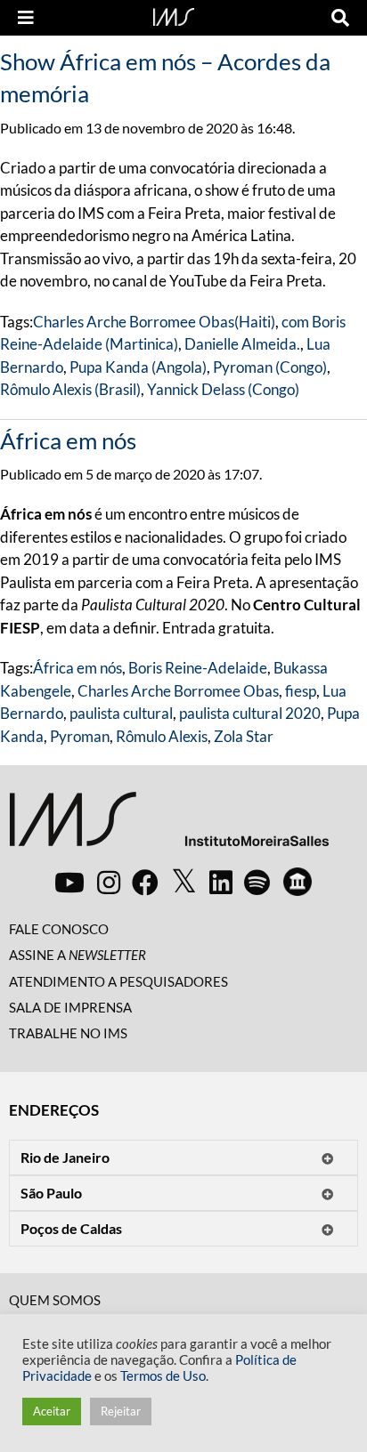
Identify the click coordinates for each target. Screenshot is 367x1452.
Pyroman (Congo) (270, 367)
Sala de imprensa (70, 1007)
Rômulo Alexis (162, 736)
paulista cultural (121, 713)
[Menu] (26, 18)
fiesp (300, 691)
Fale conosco (59, 929)
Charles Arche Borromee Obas (178, 691)
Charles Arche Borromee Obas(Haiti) (154, 321)
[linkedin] (220, 882)
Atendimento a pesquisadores (118, 981)
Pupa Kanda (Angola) (138, 367)
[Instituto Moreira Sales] (169, 826)
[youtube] (69, 882)
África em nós (68, 440)
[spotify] (257, 882)
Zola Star (243, 736)
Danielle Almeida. (242, 344)
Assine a (77, 955)
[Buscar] (340, 18)
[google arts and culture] (297, 882)
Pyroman (80, 736)
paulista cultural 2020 (250, 713)
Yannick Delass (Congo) (223, 389)
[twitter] (184, 882)
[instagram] (108, 882)
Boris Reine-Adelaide (197, 667)
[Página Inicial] (174, 15)
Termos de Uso (163, 1375)
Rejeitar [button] (121, 1411)
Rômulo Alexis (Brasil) (70, 389)
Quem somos (55, 1300)
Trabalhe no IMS (68, 1033)
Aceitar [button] (51, 1411)
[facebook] (145, 882)
